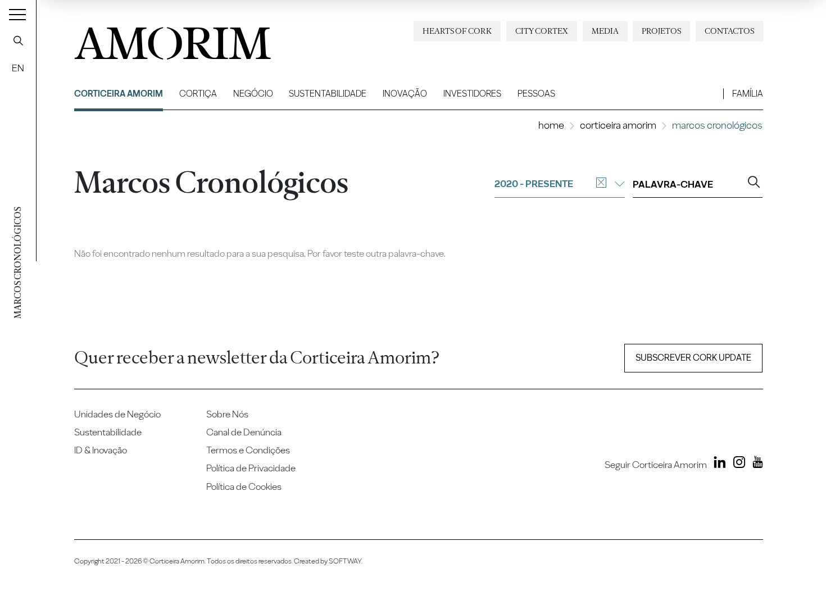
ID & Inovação (100, 450)
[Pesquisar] (18, 40)
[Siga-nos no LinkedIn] (718, 464)
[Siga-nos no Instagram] (737, 464)
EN (18, 68)
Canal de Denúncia (244, 432)
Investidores (472, 93)
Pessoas (536, 93)
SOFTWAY (345, 561)
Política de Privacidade (251, 468)
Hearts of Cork (457, 31)
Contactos (729, 31)
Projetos (661, 31)
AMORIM (164, 39)
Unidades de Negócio (117, 414)
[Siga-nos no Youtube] (755, 464)
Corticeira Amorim (118, 93)
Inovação (405, 93)
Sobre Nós (227, 414)
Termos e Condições (248, 450)
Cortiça (198, 93)
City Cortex (541, 31)
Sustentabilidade (327, 93)
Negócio (253, 93)
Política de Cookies (244, 486)
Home (551, 125)
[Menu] (17, 14)
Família (747, 93)
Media (605, 31)
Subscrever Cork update (693, 357)
